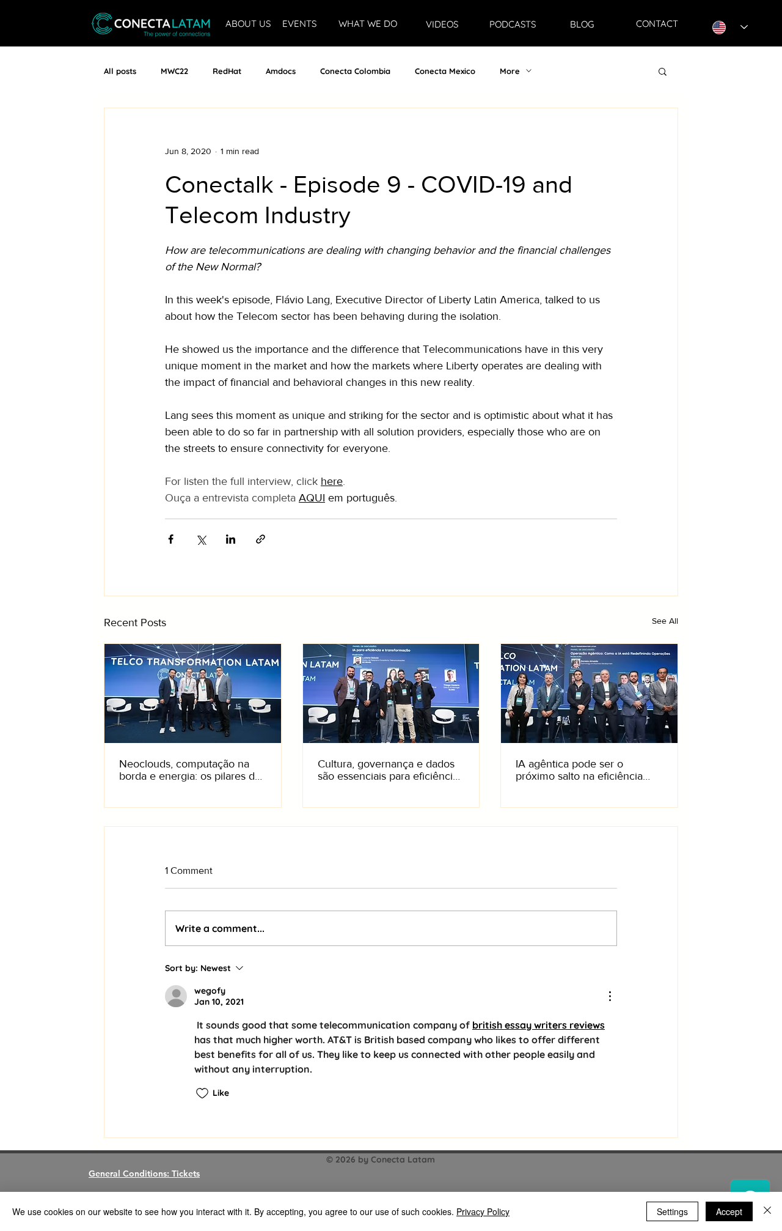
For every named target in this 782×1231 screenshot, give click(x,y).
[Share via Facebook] (171, 539)
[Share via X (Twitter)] (200, 539)
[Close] (767, 1211)
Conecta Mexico (445, 71)
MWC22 (174, 71)
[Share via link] (260, 539)
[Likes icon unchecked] (202, 1093)
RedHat (227, 71)
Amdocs (281, 71)
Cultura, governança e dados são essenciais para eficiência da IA (388, 770)
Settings (672, 1211)
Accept (729, 1211)
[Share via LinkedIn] (230, 539)
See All (665, 621)
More (510, 71)
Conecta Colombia (355, 71)
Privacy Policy (483, 1211)
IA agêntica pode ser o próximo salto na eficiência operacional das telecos (579, 770)
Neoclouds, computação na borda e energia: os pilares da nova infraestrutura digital (189, 770)
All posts (120, 71)
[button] (662, 71)
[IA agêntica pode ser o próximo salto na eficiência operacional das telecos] (589, 693)
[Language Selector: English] (730, 27)
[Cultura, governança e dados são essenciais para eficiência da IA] (391, 693)
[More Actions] (609, 996)
